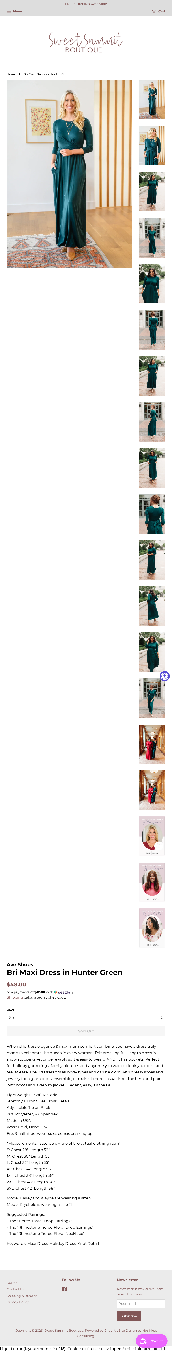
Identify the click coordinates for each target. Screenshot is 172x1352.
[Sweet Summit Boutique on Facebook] (64, 1290)
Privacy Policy (18, 1302)
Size (10, 1009)
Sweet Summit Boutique (63, 1331)
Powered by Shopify (100, 1331)
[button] (86, 992)
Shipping (15, 997)
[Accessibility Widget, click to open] (165, 676)
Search (12, 1283)
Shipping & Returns (22, 1296)
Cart (161, 11)
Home (11, 74)
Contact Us (15, 1289)
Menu (17, 11)
